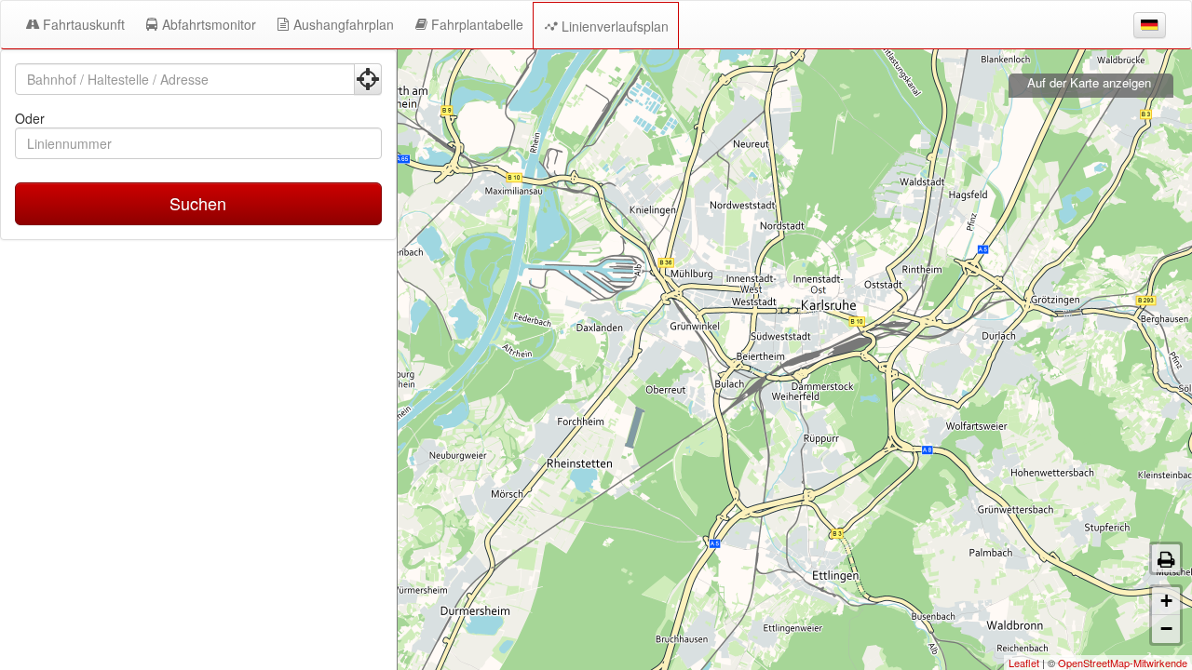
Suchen (197, 203)
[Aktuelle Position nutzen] (368, 79)
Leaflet (1024, 662)
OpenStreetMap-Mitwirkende (1122, 662)
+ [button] (1166, 600)
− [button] (1166, 628)
